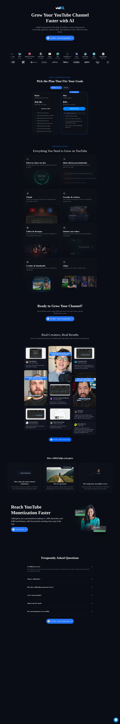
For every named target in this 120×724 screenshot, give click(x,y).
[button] (35, 357)
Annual (56, 87)
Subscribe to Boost (45, 108)
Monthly (66, 87)
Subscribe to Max (74, 108)
